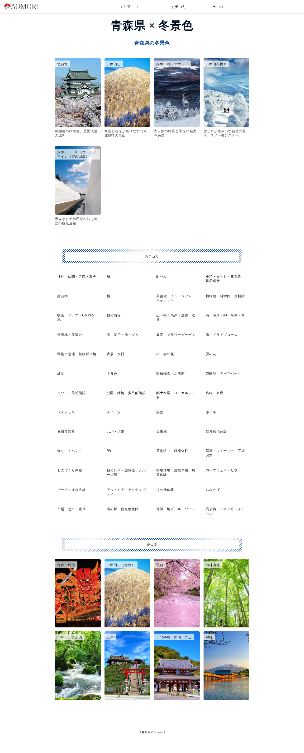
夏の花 (211, 353)
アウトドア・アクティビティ (126, 491)
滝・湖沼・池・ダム (123, 334)
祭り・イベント (69, 450)
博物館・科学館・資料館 (225, 295)
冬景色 (112, 373)
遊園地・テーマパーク (224, 373)
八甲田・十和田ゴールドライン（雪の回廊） (76, 154)
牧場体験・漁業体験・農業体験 (175, 472)
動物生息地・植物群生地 (76, 353)
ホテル (211, 411)
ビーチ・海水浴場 (71, 489)
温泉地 (161, 431)
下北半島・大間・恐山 (174, 637)
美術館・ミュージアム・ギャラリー (175, 297)
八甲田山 (114, 63)
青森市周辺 (66, 564)
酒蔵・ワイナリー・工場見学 (225, 452)
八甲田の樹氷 (216, 63)
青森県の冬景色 (152, 43)
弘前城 (62, 63)
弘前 (159, 564)
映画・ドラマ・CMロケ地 (76, 317)
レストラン (66, 411)
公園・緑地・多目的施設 (126, 392)
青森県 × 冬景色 (152, 25)
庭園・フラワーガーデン (175, 334)
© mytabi (159, 732)
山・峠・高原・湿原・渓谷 (175, 317)
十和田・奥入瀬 (69, 637)
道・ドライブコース (222, 334)
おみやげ (213, 489)
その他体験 (165, 489)
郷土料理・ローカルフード (175, 394)
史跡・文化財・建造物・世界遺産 (225, 278)
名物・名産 (215, 392)
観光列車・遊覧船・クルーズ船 (126, 472)
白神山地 (213, 564)
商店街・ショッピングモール (225, 510)
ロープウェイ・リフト (224, 470)
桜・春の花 (165, 353)
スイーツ (114, 411)
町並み (161, 276)
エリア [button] (125, 6)
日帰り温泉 (66, 431)
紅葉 (60, 373)
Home (218, 6)
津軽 (209, 637)
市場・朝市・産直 (71, 508)
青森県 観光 (146, 732)
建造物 (62, 295)
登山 (110, 450)
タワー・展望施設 (71, 392)
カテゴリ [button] (178, 6)
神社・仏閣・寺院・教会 (76, 276)
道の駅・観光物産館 (123, 508)
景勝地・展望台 (69, 334)
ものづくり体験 (69, 470)
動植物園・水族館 (170, 373)
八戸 (110, 637)
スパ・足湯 (116, 431)
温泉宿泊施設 (216, 431)
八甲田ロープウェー (172, 63)
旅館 (159, 411)
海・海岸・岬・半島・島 (225, 315)
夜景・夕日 (116, 353)
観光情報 (114, 315)
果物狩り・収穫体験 (172, 450)
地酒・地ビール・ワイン (175, 508)
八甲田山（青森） (121, 564)
